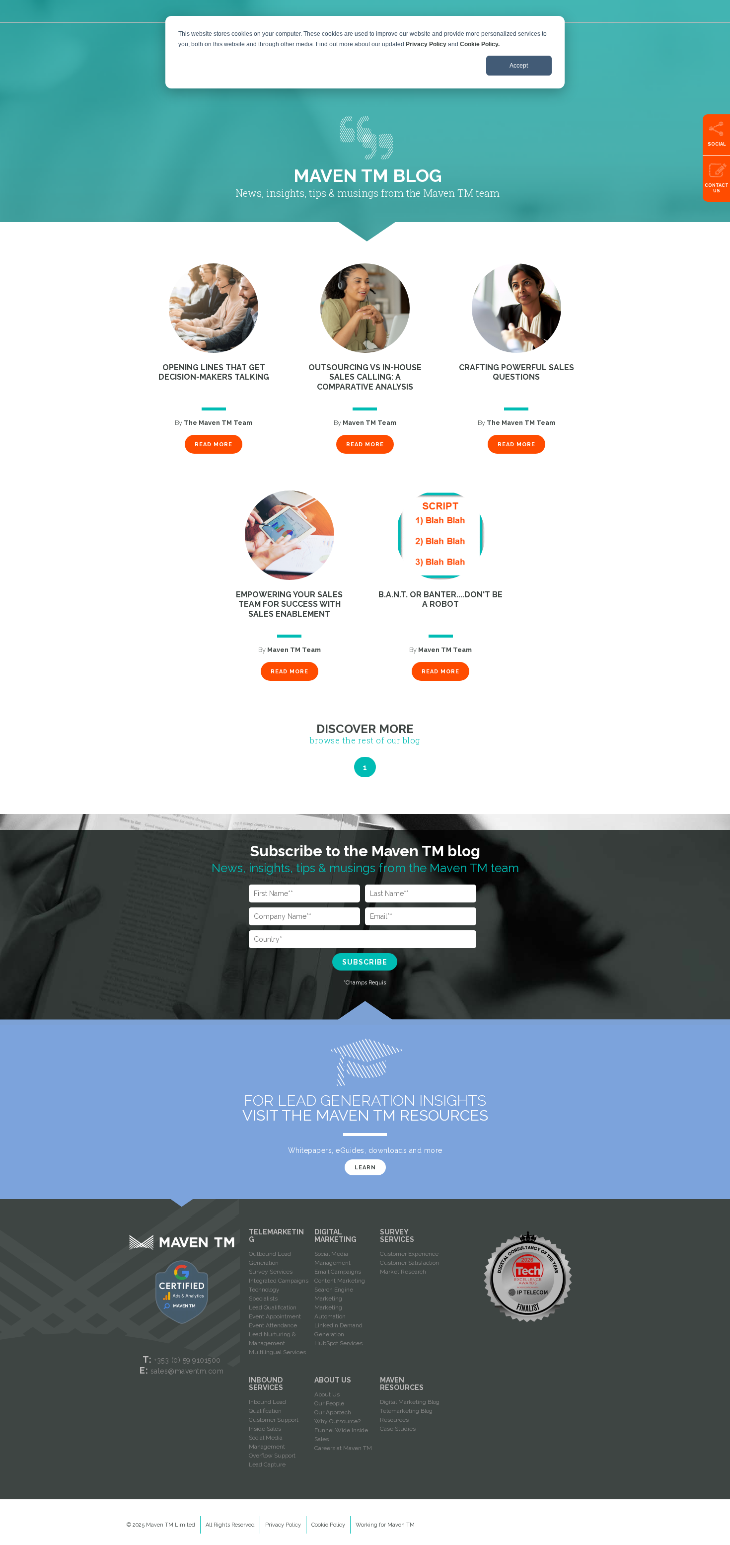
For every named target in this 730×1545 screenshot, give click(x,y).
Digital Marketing (335, 1235)
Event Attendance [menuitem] (273, 1325)
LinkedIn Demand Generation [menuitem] (338, 1330)
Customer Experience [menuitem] (409, 1253)
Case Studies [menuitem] (398, 1428)
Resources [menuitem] (394, 1419)
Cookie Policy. (480, 44)
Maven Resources (402, 1383)
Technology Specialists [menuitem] (264, 1294)
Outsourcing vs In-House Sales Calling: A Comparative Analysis (365, 377)
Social (717, 144)
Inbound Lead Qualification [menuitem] (267, 1406)
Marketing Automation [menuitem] (330, 1312)
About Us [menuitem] (327, 1394)
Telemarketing (276, 1235)
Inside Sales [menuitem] (265, 1428)
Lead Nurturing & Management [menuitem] (272, 1339)
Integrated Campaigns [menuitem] (278, 1280)
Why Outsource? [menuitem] (337, 1421)
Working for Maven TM (385, 1525)
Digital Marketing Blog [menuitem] (409, 1401)
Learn (365, 1167)
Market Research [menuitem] (403, 1271)
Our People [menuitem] (329, 1403)
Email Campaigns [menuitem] (337, 1271)
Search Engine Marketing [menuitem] (333, 1294)
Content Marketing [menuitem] (339, 1280)
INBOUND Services (266, 1383)
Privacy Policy (426, 44)
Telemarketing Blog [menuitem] (406, 1410)
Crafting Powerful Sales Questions (516, 372)
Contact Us (717, 188)
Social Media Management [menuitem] (332, 1258)
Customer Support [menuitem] (273, 1419)
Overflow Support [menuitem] (272, 1455)
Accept (519, 65)
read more (213, 444)
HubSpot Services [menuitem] (338, 1343)
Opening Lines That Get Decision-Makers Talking (213, 372)
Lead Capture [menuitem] (267, 1464)
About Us (332, 1380)
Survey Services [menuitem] (270, 1271)
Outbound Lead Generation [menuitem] (270, 1258)
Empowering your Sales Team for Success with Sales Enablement (289, 604)
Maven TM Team (369, 422)
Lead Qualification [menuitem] (272, 1307)
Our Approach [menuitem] (332, 1412)
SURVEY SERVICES (397, 1235)
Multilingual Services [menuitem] (277, 1352)
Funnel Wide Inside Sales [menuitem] (341, 1435)
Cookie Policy (328, 1525)
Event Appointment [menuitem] (275, 1316)
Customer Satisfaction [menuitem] (409, 1262)
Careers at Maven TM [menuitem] (343, 1448)
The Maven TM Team (218, 422)
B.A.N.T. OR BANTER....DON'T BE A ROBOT (440, 599)
